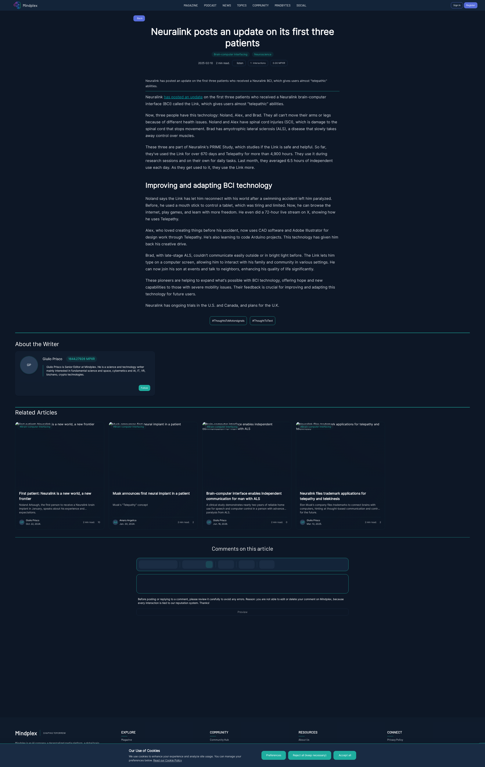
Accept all (345, 755)
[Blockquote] (250, 564)
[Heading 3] (201, 564)
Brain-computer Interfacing (230, 54)
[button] (242, 583)
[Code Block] (242, 564)
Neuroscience (262, 54)
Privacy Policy (395, 739)
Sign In (457, 5)
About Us (304, 739)
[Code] (165, 564)
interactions (258, 63)
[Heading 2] (194, 564)
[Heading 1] (186, 564)
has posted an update (183, 97)
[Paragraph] (209, 564)
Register (470, 5)
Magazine (126, 739)
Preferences (273, 755)
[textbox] (242, 587)
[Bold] (143, 564)
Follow (144, 387)
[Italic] (150, 564)
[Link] (173, 564)
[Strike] (158, 564)
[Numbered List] (229, 564)
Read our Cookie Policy (167, 760)
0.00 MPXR (279, 63)
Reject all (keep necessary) (309, 755)
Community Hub (219, 739)
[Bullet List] (222, 564)
